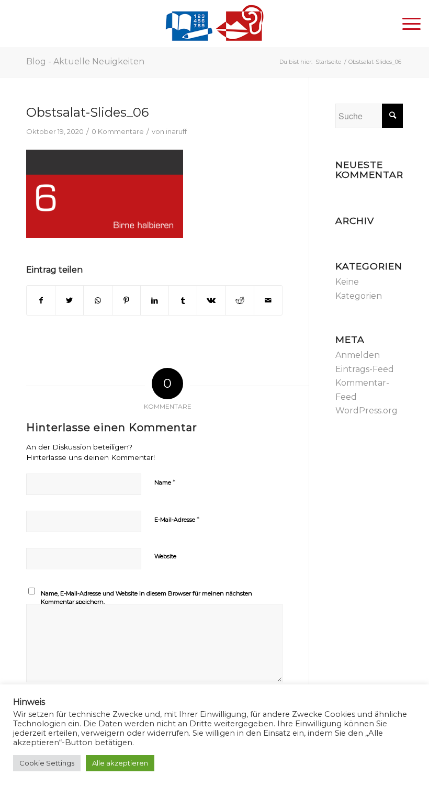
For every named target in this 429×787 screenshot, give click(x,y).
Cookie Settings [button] (46, 763)
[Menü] (406, 23)
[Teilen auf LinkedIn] (154, 300)
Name (164, 482)
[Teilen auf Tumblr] (183, 300)
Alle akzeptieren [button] (120, 763)
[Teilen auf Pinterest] (126, 300)
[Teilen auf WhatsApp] (97, 300)
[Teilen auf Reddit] (240, 300)
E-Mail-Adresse (176, 519)
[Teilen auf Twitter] (69, 300)
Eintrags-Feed (364, 369)
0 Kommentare (118, 131)
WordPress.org (366, 410)
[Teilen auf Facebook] (41, 300)
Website (165, 556)
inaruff (176, 131)
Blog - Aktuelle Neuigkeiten (85, 61)
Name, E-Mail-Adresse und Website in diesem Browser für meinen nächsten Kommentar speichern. (146, 598)
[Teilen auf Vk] (211, 300)
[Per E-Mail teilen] (268, 300)
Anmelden (357, 355)
